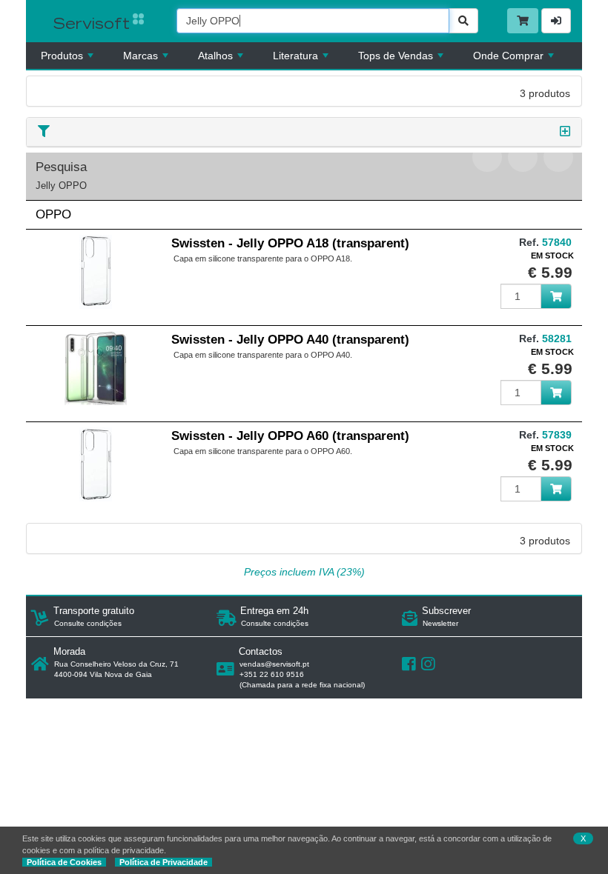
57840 (557, 242)
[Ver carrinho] (522, 20)
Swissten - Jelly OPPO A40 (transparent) (290, 340)
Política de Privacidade (163, 862)
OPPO (53, 214)
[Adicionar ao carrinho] (556, 296)
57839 (557, 435)
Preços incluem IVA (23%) (304, 572)
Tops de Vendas (395, 55)
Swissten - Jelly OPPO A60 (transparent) (290, 436)
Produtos (62, 55)
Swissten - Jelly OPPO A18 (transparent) (290, 243)
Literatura (295, 55)
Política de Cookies (64, 862)
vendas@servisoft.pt (274, 664)
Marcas (140, 55)
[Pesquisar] (463, 20)
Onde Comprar (508, 55)
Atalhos (215, 55)
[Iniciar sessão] (556, 20)
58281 (557, 338)
